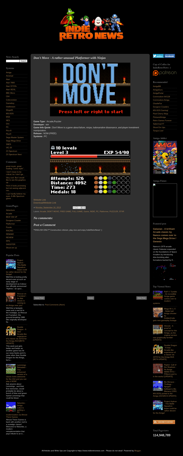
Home (90, 298)
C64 (8, 96)
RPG (8, 241)
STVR (121, 211)
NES (8, 120)
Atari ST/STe (11, 86)
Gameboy (10, 103)
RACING (9, 231)
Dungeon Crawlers (161, 107)
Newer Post (39, 298)
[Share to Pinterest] (84, 207)
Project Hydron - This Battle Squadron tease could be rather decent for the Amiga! (165, 407)
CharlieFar (157, 103)
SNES (8, 144)
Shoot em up (11, 248)
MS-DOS (10, 113)
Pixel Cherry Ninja (160, 114)
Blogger (137, 451)
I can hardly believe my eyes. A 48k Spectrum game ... (16, 196)
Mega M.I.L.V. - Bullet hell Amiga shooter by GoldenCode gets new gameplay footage (164, 314)
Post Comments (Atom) (55, 305)
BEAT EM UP (11, 217)
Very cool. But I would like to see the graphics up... (16, 180)
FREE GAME (65, 211)
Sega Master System (15, 137)
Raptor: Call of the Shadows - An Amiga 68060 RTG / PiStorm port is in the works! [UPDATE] (165, 370)
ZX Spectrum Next (14, 154)
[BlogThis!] (76, 207)
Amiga (8, 72)
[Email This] (74, 207)
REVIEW (9, 237)
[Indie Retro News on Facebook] (169, 57)
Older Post (141, 298)
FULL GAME (77, 211)
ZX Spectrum (11, 151)
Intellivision (10, 107)
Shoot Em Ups (159, 127)
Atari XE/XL (11, 89)
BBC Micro (10, 93)
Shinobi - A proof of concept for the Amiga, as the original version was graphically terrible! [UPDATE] (165, 333)
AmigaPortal (158, 93)
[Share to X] (79, 207)
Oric (8, 124)
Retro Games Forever (162, 120)
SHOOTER (10, 244)
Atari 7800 (10, 83)
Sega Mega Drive (13, 141)
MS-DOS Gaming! (160, 110)
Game (86, 211)
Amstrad (9, 76)
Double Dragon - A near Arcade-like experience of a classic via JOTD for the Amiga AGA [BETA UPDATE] (165, 352)
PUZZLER (113, 211)
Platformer (104, 211)
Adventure (10, 210)
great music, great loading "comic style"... (15, 167)
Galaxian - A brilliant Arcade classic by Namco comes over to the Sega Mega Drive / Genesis (164, 235)
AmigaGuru (158, 90)
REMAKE (10, 234)
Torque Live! (158, 131)
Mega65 (9, 110)
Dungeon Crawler (13, 220)
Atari (8, 79)
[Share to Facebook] (81, 207)
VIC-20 (9, 147)
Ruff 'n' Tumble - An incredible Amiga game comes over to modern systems (165, 297)
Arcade (43, 211)
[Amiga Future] (165, 174)
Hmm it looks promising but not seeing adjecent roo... (16, 188)
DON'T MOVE (53, 211)
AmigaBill (157, 86)
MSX (8, 117)
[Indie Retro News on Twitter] (158, 57)
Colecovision (11, 100)
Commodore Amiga (161, 100)
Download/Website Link (44, 203)
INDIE (92, 211)
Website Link (39, 200)
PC (97, 211)
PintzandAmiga (159, 117)
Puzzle (9, 227)
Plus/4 (8, 134)
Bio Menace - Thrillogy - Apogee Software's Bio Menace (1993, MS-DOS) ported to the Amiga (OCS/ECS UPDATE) (165, 389)
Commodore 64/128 (161, 97)
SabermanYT (158, 124)
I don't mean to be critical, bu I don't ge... (15, 173)
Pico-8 (8, 130)
